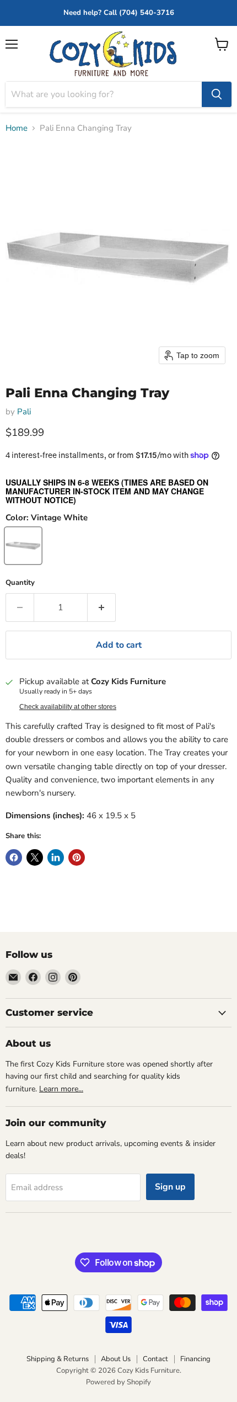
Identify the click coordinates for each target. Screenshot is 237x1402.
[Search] (216, 94)
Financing (195, 1359)
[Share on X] (34, 857)
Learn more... (61, 1089)
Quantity (20, 583)
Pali (24, 411)
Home (17, 128)
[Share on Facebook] (14, 857)
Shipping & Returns (57, 1359)
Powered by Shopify (118, 1382)
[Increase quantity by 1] (102, 607)
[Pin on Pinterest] (76, 857)
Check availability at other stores (67, 707)
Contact (155, 1359)
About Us (116, 1359)
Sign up (170, 1187)
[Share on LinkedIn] (55, 857)
